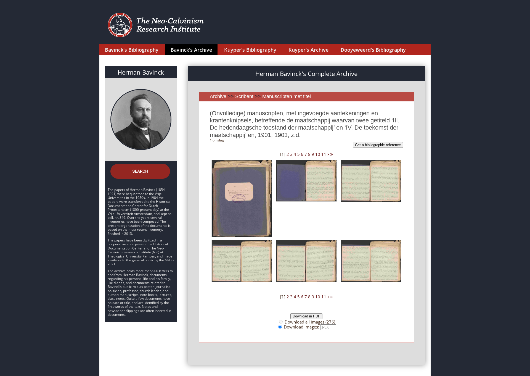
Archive (218, 96)
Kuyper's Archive (308, 49)
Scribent (244, 96)
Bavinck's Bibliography (131, 49)
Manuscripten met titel (286, 96)
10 (317, 154)
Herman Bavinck (141, 72)
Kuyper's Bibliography (250, 49)
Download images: (302, 327)
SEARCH (140, 171)
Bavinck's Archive (191, 49)
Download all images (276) (310, 322)
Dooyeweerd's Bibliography (373, 49)
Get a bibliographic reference (378, 145)
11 (323, 154)
